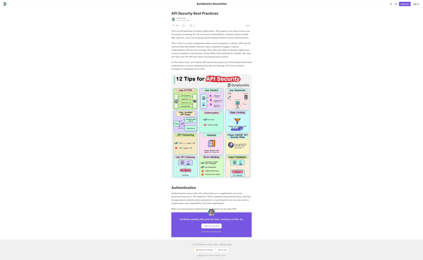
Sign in (416, 4)
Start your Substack (205, 250)
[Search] (391, 4)
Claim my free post (211, 226)
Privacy (209, 244)
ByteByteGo (181, 18)
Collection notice (225, 244)
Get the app (222, 250)
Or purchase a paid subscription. (211, 232)
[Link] (168, 187)
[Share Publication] (396, 4)
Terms (215, 244)
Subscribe (405, 4)
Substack (200, 255)
